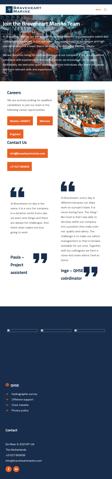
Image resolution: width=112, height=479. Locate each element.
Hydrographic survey (24, 394)
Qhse (15, 385)
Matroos (45, 120)
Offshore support (22, 399)
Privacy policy (20, 410)
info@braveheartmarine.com (27, 153)
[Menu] (105, 9)
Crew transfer (20, 405)
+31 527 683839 (19, 166)
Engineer (15, 134)
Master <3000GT (20, 120)
